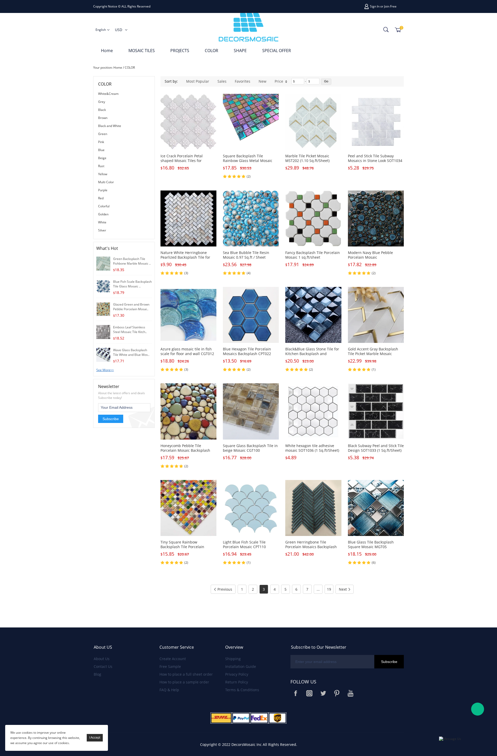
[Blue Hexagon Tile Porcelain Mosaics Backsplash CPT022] (251, 315)
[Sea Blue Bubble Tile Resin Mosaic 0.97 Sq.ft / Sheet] (251, 218)
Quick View (188, 138)
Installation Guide (240, 666)
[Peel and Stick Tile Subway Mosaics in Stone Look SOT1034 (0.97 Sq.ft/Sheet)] (376, 122)
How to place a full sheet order (186, 674)
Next (343, 589)
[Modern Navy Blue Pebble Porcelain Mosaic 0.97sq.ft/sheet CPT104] (376, 218)
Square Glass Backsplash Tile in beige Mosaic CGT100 (250, 448)
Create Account (172, 658)
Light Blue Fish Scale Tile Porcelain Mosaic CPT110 (244, 544)
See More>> (105, 370)
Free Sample (170, 666)
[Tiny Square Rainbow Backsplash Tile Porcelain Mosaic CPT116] (188, 508)
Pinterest (337, 693)
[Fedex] (259, 718)
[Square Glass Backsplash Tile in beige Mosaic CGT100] (251, 411)
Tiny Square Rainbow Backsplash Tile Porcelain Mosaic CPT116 (182, 547)
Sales (221, 81)
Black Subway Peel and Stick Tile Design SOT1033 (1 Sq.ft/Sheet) (376, 448)
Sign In (374, 6)
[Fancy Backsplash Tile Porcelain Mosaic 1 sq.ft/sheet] (313, 218)
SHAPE (240, 50)
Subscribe (111, 419)
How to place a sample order (184, 682)
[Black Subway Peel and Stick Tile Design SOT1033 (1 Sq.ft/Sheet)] (376, 411)
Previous (224, 589)
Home (107, 50)
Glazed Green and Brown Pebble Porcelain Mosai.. (131, 306)
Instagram (309, 693)
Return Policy (236, 682)
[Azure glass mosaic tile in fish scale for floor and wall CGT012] (188, 315)
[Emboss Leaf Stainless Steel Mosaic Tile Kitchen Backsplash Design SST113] (103, 331)
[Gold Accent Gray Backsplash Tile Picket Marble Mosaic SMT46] (376, 315)
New (262, 81)
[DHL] (221, 718)
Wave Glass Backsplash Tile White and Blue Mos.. (131, 352)
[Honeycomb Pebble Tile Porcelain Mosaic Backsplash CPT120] (188, 411)
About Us (101, 658)
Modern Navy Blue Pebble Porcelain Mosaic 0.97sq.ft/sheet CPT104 (370, 257)
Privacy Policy (236, 674)
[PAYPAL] (241, 718)
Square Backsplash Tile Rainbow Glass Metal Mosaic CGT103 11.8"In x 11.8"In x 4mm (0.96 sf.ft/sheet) (250, 162)
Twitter (323, 693)
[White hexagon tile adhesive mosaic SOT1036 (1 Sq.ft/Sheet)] (313, 411)
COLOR (211, 50)
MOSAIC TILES (141, 50)
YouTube (350, 693)
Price (279, 81)
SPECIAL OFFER (276, 50)
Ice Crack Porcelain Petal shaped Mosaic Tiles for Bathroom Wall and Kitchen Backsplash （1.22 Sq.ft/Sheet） (188, 162)
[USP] (277, 718)
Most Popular (197, 81)
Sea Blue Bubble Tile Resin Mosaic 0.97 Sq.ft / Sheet (246, 255)
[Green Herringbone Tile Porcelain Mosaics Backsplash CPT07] (313, 508)
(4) (249, 273)
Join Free (390, 6)
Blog (97, 674)
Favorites (242, 81)
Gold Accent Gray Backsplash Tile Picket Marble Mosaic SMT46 (373, 354)
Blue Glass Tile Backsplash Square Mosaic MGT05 (371, 544)
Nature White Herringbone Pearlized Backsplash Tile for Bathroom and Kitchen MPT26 (186, 257)
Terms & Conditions (242, 689)
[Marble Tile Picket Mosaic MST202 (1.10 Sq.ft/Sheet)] (313, 122)
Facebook (295, 693)
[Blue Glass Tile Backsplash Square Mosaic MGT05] (376, 508)
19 (329, 589)
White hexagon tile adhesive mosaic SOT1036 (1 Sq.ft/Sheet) (312, 448)
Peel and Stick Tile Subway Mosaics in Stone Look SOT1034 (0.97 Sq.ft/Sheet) (375, 160)
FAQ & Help (169, 689)
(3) (186, 273)
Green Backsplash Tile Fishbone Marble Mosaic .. (132, 261)
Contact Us (103, 666)
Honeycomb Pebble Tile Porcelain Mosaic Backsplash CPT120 (185, 450)
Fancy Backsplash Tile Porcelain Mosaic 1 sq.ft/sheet (312, 255)
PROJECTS (179, 50)
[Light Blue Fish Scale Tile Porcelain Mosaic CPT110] (251, 508)
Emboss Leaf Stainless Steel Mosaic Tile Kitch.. (130, 329)
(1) (374, 369)
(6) (374, 562)
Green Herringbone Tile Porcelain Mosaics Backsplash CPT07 (311, 547)
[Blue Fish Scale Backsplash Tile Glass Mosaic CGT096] (103, 286)
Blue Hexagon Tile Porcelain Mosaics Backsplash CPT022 (247, 351)
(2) (249, 176)
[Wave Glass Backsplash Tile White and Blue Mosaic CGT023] (103, 354)
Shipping (233, 658)
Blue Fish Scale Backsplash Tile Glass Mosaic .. (132, 283)
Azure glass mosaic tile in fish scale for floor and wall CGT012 (187, 351)
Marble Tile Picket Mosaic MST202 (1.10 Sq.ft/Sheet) (307, 158)
